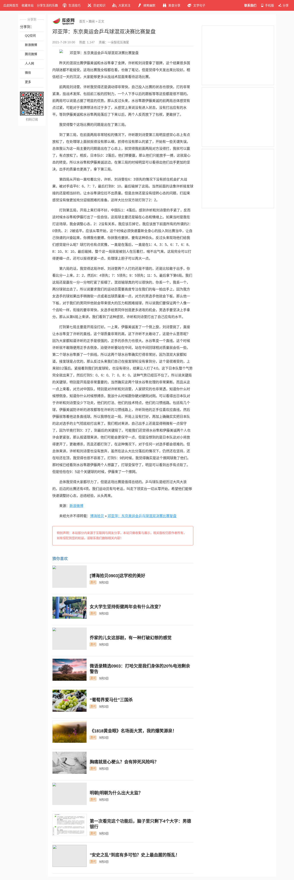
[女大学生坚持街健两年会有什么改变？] (69, 607)
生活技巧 (74, 5)
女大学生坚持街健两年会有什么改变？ (126, 606)
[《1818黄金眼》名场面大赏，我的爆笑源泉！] (69, 732)
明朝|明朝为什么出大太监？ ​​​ (117, 793)
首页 (82, 21)
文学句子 (199, 5)
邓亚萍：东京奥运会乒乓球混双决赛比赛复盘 (142, 516)
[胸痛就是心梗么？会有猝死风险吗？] (69, 763)
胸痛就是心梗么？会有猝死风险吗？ (124, 762)
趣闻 (92, 21)
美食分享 (174, 5)
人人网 (29, 63)
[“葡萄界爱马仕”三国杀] (69, 701)
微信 (28, 72)
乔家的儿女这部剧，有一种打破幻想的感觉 (131, 637)
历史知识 (99, 5)
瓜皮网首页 (10, 5)
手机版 (269, 5)
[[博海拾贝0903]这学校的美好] (69, 576)
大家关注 (124, 5)
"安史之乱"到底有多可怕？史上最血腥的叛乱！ (135, 855)
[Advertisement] (237, 55)
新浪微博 (31, 45)
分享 (286, 5)
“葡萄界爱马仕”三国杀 (111, 699)
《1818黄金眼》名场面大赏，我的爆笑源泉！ (133, 731)
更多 (28, 82)
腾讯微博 (31, 54)
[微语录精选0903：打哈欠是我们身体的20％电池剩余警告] (69, 669)
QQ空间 (30, 35)
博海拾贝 (97, 516)
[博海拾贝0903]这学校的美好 (117, 575)
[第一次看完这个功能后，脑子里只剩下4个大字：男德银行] (69, 825)
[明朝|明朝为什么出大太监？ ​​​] (69, 794)
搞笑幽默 (149, 5)
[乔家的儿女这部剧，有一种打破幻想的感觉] (69, 638)
